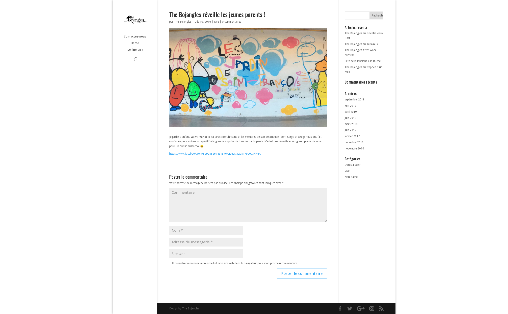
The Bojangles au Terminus (361, 44)
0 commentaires (231, 21)
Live (216, 21)
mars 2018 (351, 124)
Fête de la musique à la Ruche (363, 61)
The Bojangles (182, 21)
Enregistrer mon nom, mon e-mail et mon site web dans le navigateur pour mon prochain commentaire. (235, 263)
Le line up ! (135, 49)
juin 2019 (350, 105)
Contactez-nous (135, 36)
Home (135, 43)
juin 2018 (350, 117)
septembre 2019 (355, 99)
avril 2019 (351, 111)
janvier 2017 (352, 136)
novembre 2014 (354, 148)
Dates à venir (353, 164)
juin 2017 (350, 130)
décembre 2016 (354, 142)
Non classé (351, 176)
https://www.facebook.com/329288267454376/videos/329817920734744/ (215, 153)
